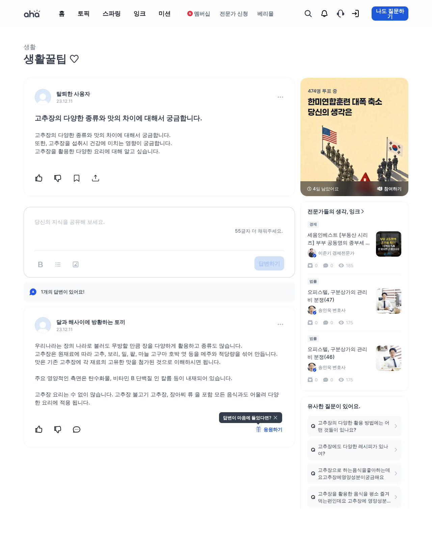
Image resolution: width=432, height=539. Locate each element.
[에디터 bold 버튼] (40, 264)
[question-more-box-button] (280, 97)
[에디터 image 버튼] (76, 264)
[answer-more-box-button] (280, 324)
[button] (280, 97)
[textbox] (159, 216)
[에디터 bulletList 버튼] (58, 264)
